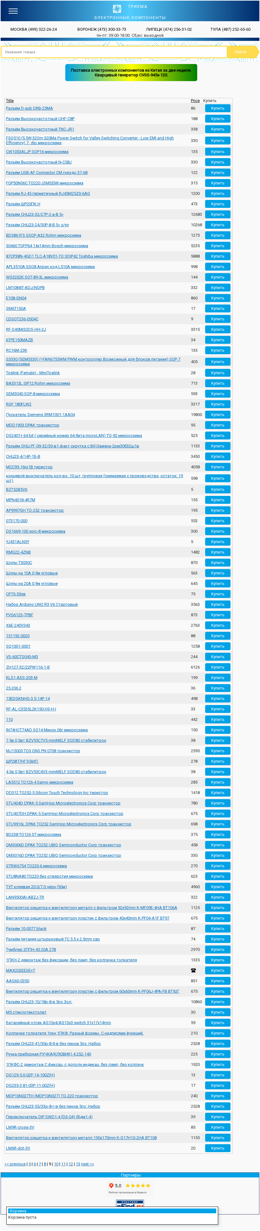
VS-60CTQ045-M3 (22, 656)
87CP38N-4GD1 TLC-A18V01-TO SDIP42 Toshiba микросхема (62, 256)
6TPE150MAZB (19, 339)
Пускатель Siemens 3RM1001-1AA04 (40, 414)
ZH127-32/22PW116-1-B (28, 667)
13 (78, 1164)
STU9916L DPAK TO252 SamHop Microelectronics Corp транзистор (68, 824)
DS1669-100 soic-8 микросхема (35, 531)
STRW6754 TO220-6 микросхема (36, 865)
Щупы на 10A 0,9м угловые (32, 573)
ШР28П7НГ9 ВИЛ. (22, 761)
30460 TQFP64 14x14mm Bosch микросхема (47, 245)
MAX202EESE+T (20, 970)
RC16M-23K (16, 350)
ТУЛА (230, 29)
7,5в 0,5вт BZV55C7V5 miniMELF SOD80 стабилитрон (56, 740)
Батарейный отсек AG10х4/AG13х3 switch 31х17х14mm (58, 1022)
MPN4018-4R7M (20, 499)
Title (10, 100)
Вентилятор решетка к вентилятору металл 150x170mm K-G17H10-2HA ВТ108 (81, 1137)
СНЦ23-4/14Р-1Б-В (23, 456)
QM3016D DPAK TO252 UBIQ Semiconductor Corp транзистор (63, 855)
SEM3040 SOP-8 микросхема (33, 393)
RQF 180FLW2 (18, 404)
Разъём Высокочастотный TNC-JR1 (40, 129)
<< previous (15, 1164)
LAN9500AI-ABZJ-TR (25, 897)
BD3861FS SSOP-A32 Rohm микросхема (43, 235)
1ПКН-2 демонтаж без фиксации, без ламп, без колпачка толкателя (71, 960)
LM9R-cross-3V (20, 1127)
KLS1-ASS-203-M (21, 677)
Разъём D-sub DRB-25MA (29, 108)
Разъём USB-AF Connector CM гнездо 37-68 (47, 172)
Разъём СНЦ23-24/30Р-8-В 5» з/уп (37, 224)
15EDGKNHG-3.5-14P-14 (28, 698)
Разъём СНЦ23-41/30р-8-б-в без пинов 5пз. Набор (53, 1043)
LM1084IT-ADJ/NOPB (25, 287)
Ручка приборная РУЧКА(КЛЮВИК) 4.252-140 (48, 1054)
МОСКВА (33, 29)
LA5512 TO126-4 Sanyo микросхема (39, 782)
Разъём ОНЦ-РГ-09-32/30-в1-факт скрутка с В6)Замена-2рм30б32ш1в (72, 446)
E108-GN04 (16, 298)
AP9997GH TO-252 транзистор (35, 510)
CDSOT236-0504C (22, 319)
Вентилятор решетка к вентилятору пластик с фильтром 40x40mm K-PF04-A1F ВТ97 (87, 918)
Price (195, 100)
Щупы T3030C (19, 562)
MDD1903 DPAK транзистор (32, 425)
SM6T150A (16, 308)
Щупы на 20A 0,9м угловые (32, 583)
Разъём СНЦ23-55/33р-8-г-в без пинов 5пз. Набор (53, 1106)
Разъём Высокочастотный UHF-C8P (40, 118)
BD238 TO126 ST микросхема (33, 834)
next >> (87, 1164)
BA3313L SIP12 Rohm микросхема (38, 383)
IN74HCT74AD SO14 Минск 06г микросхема (47, 730)
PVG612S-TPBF (19, 614)
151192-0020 (17, 635)
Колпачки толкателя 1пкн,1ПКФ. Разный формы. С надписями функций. (75, 1033)
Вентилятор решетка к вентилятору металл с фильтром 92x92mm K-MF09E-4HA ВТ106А (91, 907)
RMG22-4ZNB (18, 552)
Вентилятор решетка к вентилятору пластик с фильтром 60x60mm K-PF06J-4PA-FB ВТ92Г (92, 991)
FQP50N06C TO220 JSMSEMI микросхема (44, 183)
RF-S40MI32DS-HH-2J (26, 329)
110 (9, 719)
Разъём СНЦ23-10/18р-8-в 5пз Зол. (39, 1001)
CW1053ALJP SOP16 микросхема (37, 151)
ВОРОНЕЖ (101, 29)
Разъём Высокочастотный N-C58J (39, 162)
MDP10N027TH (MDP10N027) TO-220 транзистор (52, 1095)
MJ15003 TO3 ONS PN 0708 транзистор (43, 750)
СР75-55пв (16, 594)
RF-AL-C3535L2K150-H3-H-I (31, 709)
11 (63, 1164)
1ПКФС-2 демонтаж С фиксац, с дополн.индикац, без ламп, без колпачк (75, 1064)
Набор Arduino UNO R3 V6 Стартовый (42, 604)
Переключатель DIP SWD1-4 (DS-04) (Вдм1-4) (49, 1116)
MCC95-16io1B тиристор (29, 467)
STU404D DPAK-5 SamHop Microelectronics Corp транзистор (63, 803)
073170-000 (16, 520)
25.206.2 (13, 688)
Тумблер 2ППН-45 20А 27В (31, 949)
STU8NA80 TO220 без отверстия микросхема (49, 876)
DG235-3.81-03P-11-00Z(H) (30, 1085)
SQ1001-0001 (18, 646)
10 (56, 1164)
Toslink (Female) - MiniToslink (33, 372)
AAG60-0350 (17, 980)
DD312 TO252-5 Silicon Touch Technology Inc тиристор (57, 792)
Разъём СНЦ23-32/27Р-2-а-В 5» (34, 214)
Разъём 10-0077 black (26, 928)
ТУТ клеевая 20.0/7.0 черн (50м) (36, 886)
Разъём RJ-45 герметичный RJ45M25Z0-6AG (48, 193)
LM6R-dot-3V (18, 1148)
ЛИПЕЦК (169, 29)
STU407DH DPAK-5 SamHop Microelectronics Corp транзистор (64, 813)
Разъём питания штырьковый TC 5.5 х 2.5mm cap (53, 939)
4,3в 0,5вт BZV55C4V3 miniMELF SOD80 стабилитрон (56, 771)
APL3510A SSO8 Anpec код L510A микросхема (50, 266)
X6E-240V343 (18, 625)
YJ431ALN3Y (17, 541)
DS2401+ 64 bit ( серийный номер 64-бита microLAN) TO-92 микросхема (74, 435)
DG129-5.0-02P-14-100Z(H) (30, 1075)
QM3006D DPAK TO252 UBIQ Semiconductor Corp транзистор (63, 845)
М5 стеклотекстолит (26, 1012)
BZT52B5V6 (16, 489)
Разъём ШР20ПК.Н (23, 204)
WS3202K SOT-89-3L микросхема (37, 277)
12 (70, 1164)
